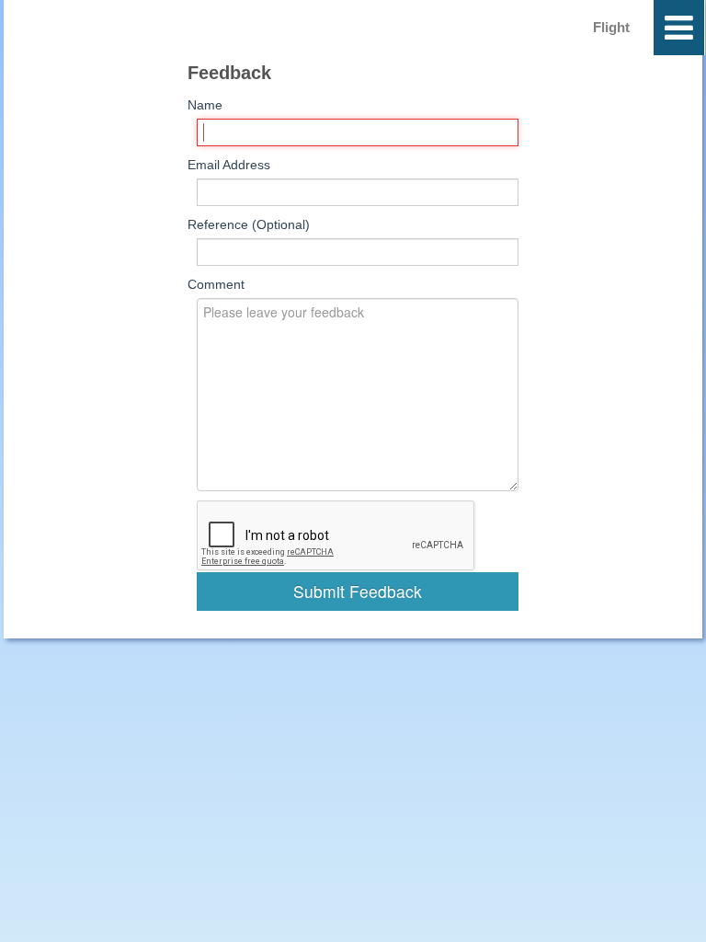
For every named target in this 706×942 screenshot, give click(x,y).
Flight (611, 27)
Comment (216, 284)
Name (205, 105)
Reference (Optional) (249, 224)
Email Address (229, 164)
